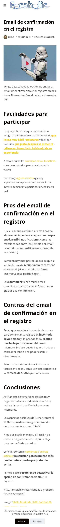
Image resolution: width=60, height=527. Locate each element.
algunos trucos (25, 178)
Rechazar (37, 521)
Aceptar (22, 521)
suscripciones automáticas (40, 161)
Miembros (38, 37)
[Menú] (5, 5)
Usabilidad (49, 37)
